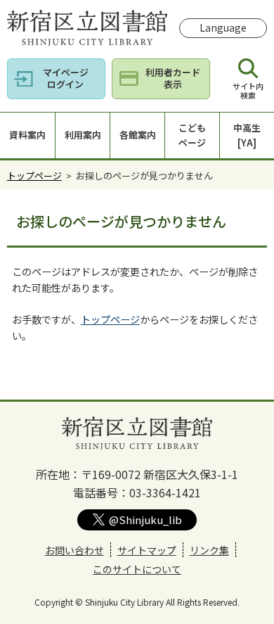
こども (192, 135)
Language (223, 27)
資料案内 (27, 134)
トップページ (34, 175)
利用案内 (83, 134)
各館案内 (137, 134)
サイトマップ (146, 550)
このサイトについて (137, 569)
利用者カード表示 (172, 78)
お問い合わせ (74, 550)
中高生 (247, 135)
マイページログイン (66, 78)
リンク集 (209, 550)
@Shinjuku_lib (145, 519)
